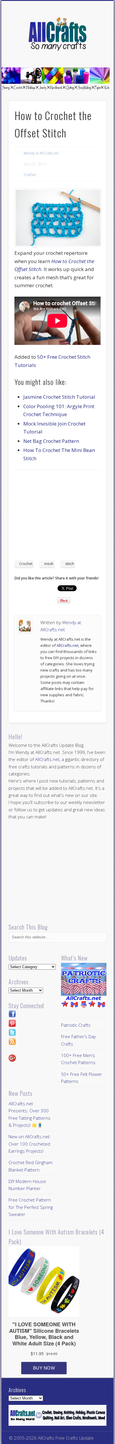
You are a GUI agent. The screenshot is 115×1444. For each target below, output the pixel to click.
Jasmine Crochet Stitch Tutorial (59, 396)
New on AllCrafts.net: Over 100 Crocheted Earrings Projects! (30, 1144)
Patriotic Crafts (76, 1025)
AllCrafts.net (67, 645)
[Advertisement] (64, 517)
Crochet (30, 174)
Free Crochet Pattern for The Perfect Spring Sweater (31, 1207)
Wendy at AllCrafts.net (41, 153)
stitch (69, 563)
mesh (48, 563)
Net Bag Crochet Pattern (51, 441)
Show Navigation (92, 52)
